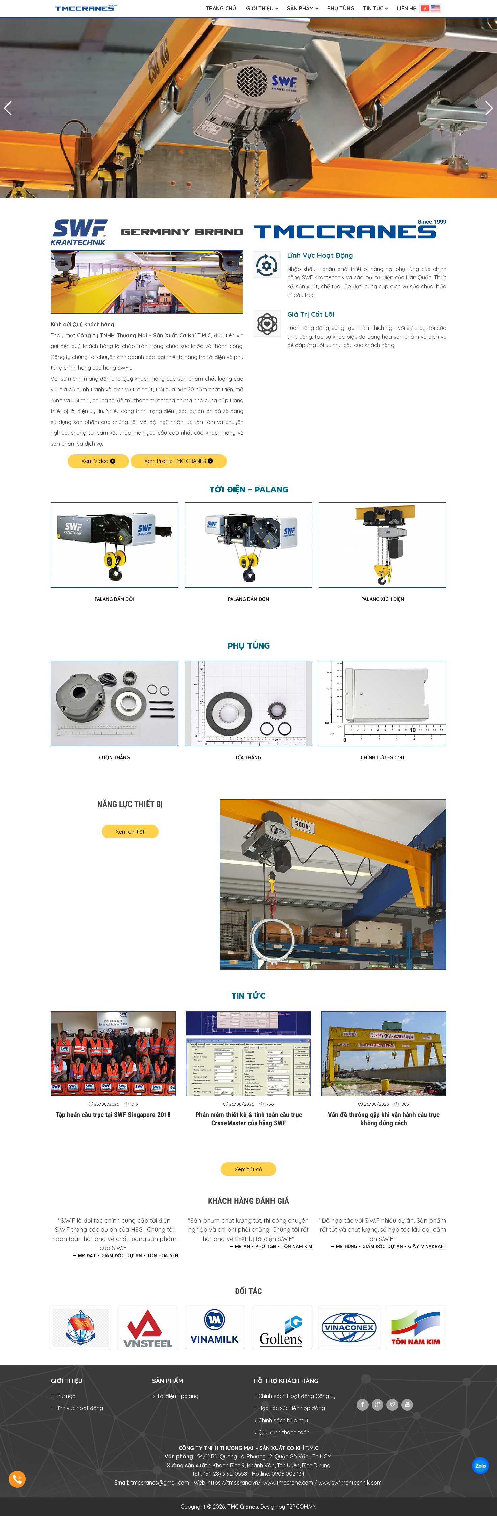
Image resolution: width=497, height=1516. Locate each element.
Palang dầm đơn (114, 599)
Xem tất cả (248, 1169)
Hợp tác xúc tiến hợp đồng (291, 1408)
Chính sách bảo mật (283, 1420)
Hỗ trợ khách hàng (286, 1381)
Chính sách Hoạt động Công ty (296, 1396)
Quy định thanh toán (283, 1432)
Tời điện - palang (248, 489)
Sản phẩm (167, 1381)
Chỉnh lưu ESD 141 (248, 757)
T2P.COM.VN (301, 1506)
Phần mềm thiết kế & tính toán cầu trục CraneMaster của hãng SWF (248, 1119)
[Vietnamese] (425, 8)
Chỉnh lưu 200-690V (382, 757)
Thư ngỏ (65, 1396)
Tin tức (248, 996)
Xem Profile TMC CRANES (176, 461)
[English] (435, 8)
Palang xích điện (248, 599)
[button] (243, 193)
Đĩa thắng (114, 757)
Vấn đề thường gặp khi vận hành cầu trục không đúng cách (384, 1119)
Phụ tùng (249, 646)
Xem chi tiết (130, 831)
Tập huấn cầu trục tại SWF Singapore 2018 (113, 1115)
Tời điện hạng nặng (382, 599)
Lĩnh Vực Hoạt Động (320, 255)
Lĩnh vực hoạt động (78, 1408)
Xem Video (95, 461)
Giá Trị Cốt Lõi (310, 314)
